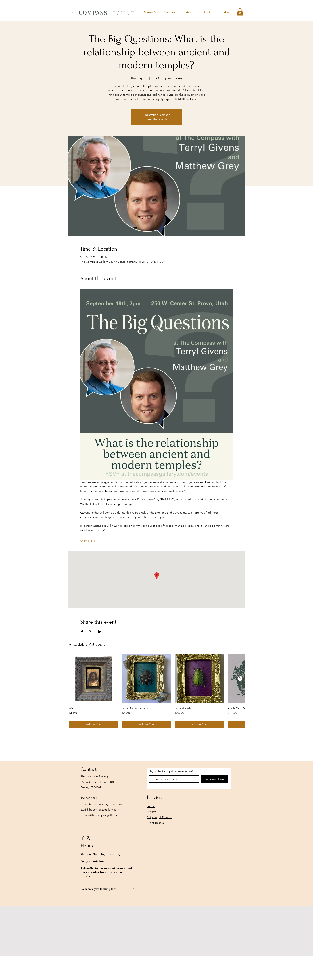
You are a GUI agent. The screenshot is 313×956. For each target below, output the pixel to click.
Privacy (151, 811)
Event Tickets (155, 822)
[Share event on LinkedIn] (99, 631)
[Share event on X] (91, 631)
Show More (87, 540)
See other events (156, 119)
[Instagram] (88, 838)
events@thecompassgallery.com (101, 815)
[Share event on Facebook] (82, 631)
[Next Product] (240, 678)
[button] (240, 12)
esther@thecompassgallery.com (101, 804)
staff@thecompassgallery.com (100, 809)
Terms (151, 806)
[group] (157, 691)
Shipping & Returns (159, 817)
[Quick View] (93, 678)
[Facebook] (83, 838)
